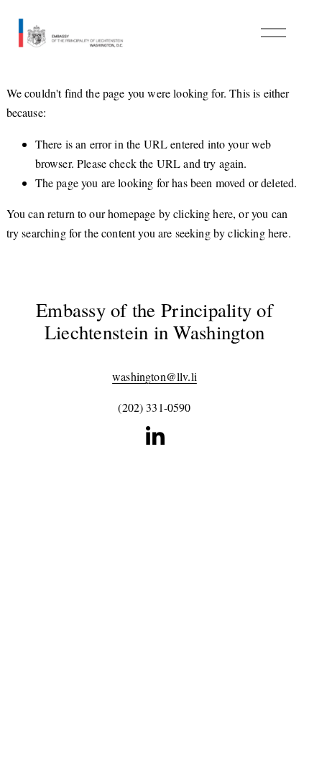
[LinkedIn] (154, 436)
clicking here (203, 213)
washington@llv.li (154, 376)
